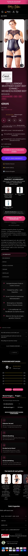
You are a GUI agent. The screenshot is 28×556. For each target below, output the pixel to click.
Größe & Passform (7, 265)
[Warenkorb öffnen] (17, 11)
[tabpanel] (14, 407)
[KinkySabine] (14, 7)
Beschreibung (6, 258)
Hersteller (5, 273)
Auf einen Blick (6, 254)
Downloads (5, 276)
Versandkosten (8, 109)
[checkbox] (20, 407)
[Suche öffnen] (2, 11)
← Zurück (14, 352)
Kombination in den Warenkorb (14, 218)
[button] (14, 373)
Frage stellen (8, 389)
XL (20, 120)
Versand (4, 269)
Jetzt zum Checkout (14, 158)
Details (4, 261)
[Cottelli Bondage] (14, 76)
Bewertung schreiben (18, 389)
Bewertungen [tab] (8, 396)
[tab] (18, 396)
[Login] (13, 11)
